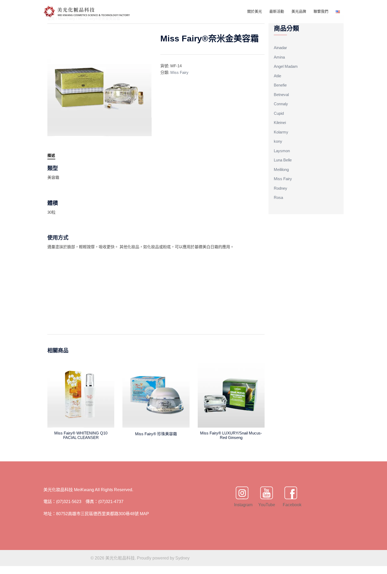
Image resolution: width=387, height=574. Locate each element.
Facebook (291, 505)
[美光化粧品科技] (86, 11)
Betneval (281, 94)
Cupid (279, 113)
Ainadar (280, 47)
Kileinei (280, 122)
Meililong (281, 169)
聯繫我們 (321, 11)
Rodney (280, 188)
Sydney (182, 558)
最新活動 (276, 11)
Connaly (281, 104)
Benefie (280, 85)
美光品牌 (298, 11)
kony (278, 141)
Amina (279, 57)
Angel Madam (286, 66)
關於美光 (254, 11)
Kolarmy (281, 132)
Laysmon (282, 151)
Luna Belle (283, 160)
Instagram (242, 505)
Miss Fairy (179, 72)
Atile (277, 76)
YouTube (266, 505)
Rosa (278, 197)
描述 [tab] (51, 155)
